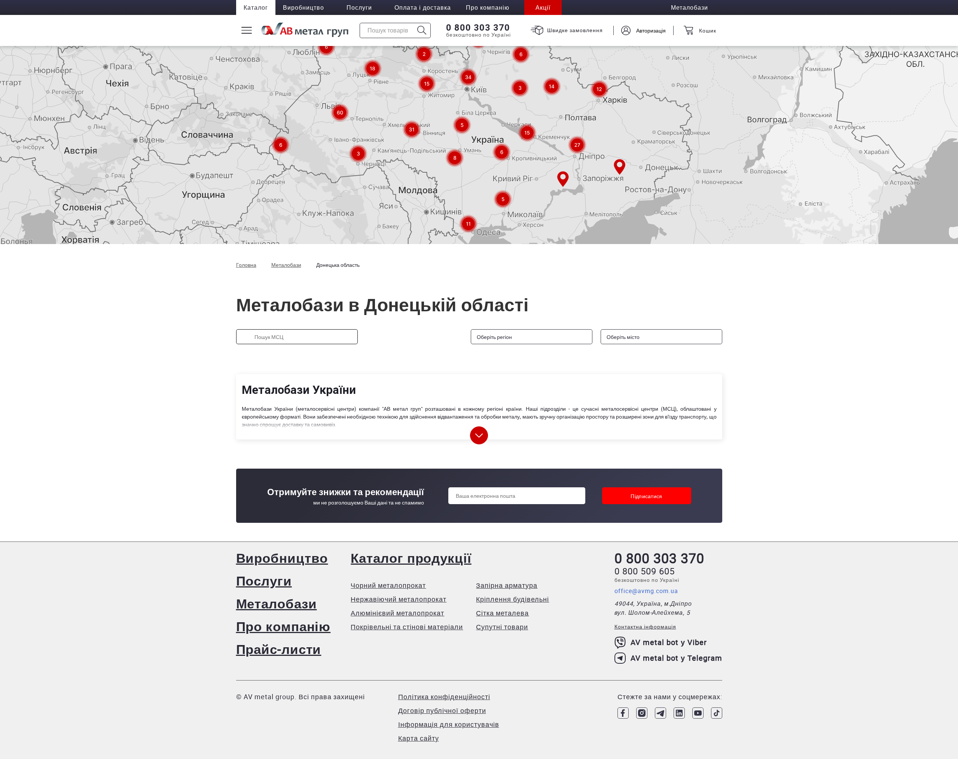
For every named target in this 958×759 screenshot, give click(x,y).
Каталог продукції (411, 558)
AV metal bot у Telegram (676, 658)
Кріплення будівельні (512, 599)
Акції (543, 7)
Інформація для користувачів (448, 724)
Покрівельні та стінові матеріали (407, 626)
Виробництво (303, 7)
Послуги (359, 7)
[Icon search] (422, 30)
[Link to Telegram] (660, 713)
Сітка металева (502, 612)
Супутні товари (502, 626)
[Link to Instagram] (641, 713)
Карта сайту (418, 738)
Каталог (256, 7)
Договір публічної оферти (442, 710)
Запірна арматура (506, 585)
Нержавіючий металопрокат (398, 599)
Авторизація (651, 30)
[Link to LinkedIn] (679, 713)
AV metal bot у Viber (669, 642)
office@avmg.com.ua (646, 591)
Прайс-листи (278, 649)
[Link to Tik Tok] (716, 713)
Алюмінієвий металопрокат (397, 612)
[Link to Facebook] (623, 713)
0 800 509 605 (644, 571)
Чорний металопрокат (388, 585)
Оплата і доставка (422, 7)
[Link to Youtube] (698, 713)
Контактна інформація (645, 626)
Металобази (276, 603)
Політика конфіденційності (444, 696)
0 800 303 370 (478, 27)
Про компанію (283, 626)
